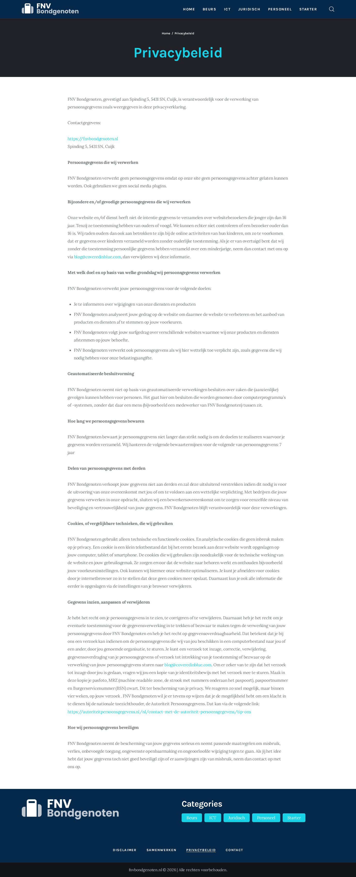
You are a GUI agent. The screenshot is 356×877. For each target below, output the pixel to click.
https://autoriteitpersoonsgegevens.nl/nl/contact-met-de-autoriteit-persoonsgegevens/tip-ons (159, 711)
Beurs (191, 817)
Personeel (266, 817)
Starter (294, 817)
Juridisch (236, 817)
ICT (212, 817)
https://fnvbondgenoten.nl (93, 138)
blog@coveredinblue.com (97, 256)
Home (166, 33)
